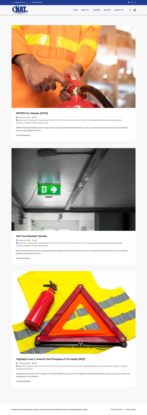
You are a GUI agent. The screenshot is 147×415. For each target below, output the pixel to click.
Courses (96, 10)
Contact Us (119, 10)
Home (75, 10)
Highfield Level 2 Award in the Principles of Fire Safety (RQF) (50, 359)
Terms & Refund (116, 409)
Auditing (107, 10)
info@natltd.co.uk (19, 2)
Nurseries (118, 120)
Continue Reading (22, 135)
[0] (135, 10)
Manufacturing (108, 120)
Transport (27, 123)
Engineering (43, 120)
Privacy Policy (131, 409)
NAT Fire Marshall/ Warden (31, 236)
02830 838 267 (37, 2)
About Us (85, 10)
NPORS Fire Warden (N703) (32, 113)
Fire (49, 120)
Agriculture (22, 120)
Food (90, 120)
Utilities (34, 123)
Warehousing (43, 123)
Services (19, 123)
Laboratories (97, 120)
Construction (33, 120)
